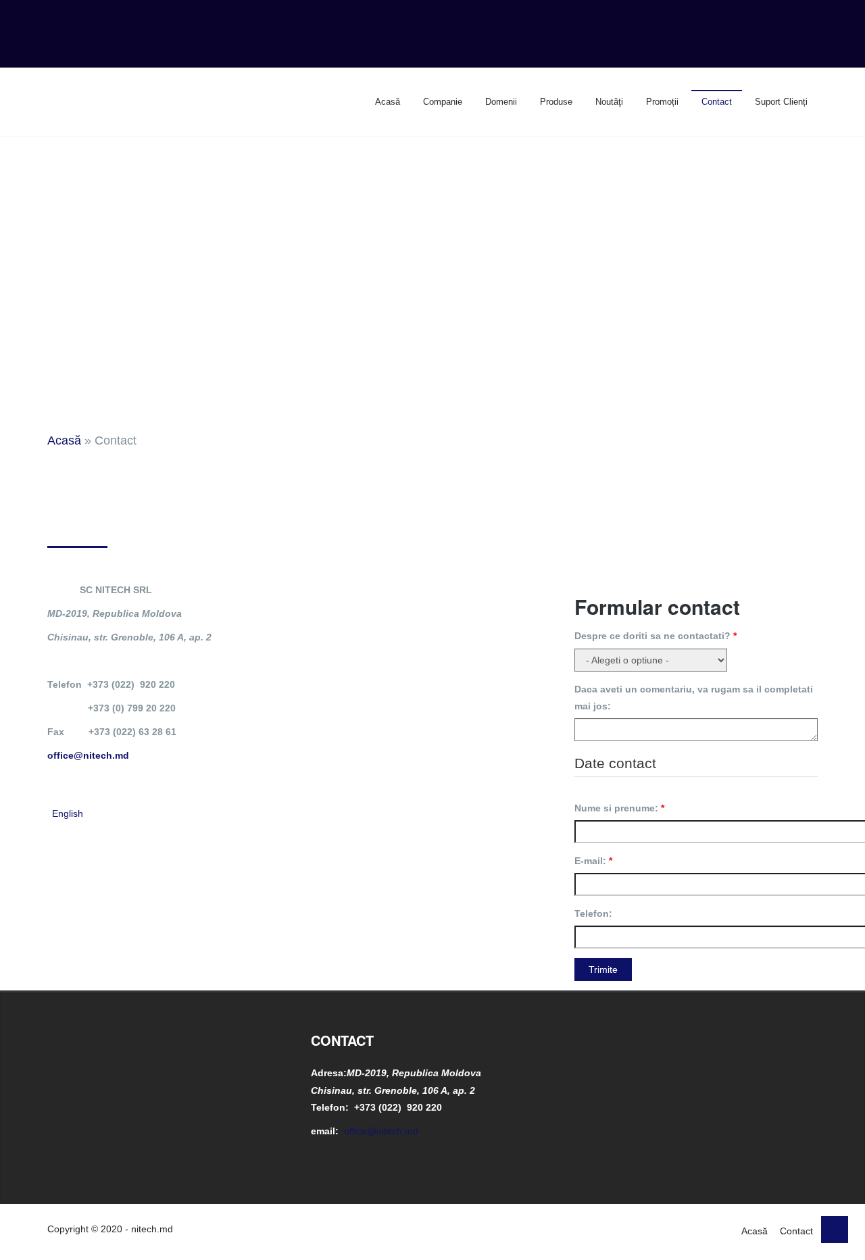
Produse (556, 102)
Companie (442, 102)
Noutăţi (609, 102)
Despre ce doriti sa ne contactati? (655, 635)
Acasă (387, 102)
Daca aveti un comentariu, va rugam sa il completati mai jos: (693, 697)
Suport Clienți (781, 102)
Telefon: (593, 913)
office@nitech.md (88, 755)
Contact (716, 102)
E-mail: (593, 860)
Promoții (662, 102)
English (67, 813)
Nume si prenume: (619, 808)
